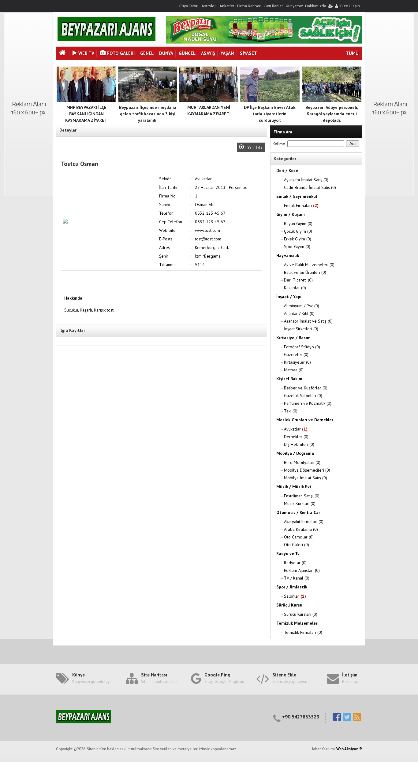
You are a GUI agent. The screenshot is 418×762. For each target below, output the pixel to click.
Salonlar (295, 596)
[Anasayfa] (63, 53)
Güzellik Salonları (303, 395)
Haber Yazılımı (13, 759)
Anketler (226, 6)
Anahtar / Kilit (299, 313)
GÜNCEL (187, 53)
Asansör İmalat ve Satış (308, 321)
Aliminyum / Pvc (301, 305)
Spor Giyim (297, 246)
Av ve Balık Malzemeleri (309, 264)
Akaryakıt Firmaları (303, 521)
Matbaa (294, 370)
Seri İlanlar (273, 6)
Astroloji (208, 6)
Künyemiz (294, 6)
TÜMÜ (352, 53)
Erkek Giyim (297, 239)
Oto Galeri (296, 544)
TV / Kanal (296, 578)
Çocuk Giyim (298, 231)
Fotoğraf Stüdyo (302, 347)
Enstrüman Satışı (301, 496)
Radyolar (295, 562)
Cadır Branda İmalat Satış (310, 187)
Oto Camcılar (299, 537)
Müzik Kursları (299, 503)
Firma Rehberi (249, 6)
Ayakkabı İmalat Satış (306, 179)
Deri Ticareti (298, 280)
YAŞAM (227, 53)
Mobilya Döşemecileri (307, 470)
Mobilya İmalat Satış (305, 478)
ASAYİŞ (208, 53)
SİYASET (248, 53)
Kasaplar (295, 287)
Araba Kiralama (301, 529)
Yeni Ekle (255, 147)
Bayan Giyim (298, 223)
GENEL (147, 53)
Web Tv (86, 53)
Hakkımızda (315, 6)
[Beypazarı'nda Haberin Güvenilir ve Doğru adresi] (106, 39)
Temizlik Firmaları (303, 632)
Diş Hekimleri (299, 444)
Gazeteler (296, 354)
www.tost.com (207, 230)
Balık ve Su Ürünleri (305, 272)
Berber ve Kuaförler (305, 388)
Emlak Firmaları (301, 205)
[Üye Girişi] (330, 6)
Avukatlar (296, 429)
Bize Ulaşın (350, 6)
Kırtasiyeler (297, 362)
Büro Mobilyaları (302, 462)
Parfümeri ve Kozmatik (307, 403)
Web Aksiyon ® (349, 749)
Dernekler (296, 436)
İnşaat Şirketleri (301, 328)
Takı (290, 411)
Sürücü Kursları (300, 614)
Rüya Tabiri (188, 6)
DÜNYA (166, 53)
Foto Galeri (121, 53)
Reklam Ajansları (302, 570)
